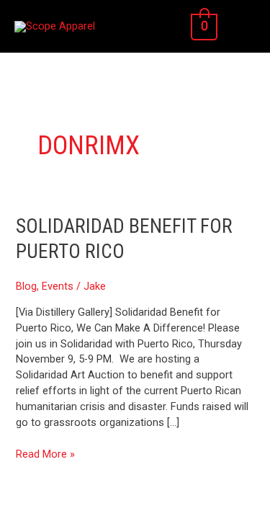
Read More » (45, 454)
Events (57, 286)
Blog (26, 286)
